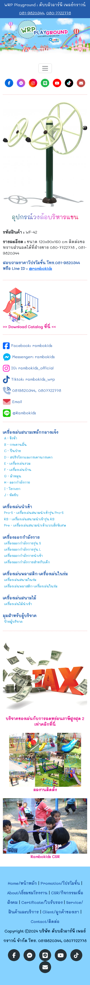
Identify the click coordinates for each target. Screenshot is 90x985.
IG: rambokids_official (32, 367)
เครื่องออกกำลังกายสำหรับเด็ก (27, 562)
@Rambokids (24, 412)
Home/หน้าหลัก (22, 883)
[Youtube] (57, 83)
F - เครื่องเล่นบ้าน (17, 470)
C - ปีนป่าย (12, 451)
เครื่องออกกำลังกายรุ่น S (22, 543)
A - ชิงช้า (10, 438)
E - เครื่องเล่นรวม (17, 463)
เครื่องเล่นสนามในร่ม (20, 580)
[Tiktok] (69, 83)
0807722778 (49, 390)
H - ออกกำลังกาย (17, 482)
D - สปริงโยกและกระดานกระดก (28, 457)
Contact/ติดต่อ (45, 921)
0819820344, (24, 390)
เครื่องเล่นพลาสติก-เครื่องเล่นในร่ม (30, 586)
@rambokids (40, 268)
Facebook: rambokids (31, 345)
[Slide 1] (40, 49)
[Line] (45, 83)
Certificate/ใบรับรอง (42, 902)
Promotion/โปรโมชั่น (60, 883)
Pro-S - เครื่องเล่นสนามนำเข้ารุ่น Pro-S (34, 513)
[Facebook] (9, 83)
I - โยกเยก (12, 489)
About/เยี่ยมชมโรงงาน (27, 892)
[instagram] (33, 83)
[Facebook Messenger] (21, 83)
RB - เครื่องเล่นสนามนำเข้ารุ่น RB (29, 519)
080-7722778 (58, 12)
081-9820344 (31, 12)
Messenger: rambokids (33, 356)
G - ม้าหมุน (12, 476)
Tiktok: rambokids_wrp (33, 379)
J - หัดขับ (11, 495)
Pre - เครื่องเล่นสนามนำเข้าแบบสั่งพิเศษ (35, 525)
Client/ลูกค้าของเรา (60, 911)
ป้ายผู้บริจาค (13, 621)
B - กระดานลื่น (15, 444)
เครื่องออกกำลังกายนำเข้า (23, 556)
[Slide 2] (49, 49)
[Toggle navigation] (45, 68)
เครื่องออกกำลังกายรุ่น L (22, 549)
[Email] (81, 83)
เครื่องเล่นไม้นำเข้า (18, 604)
